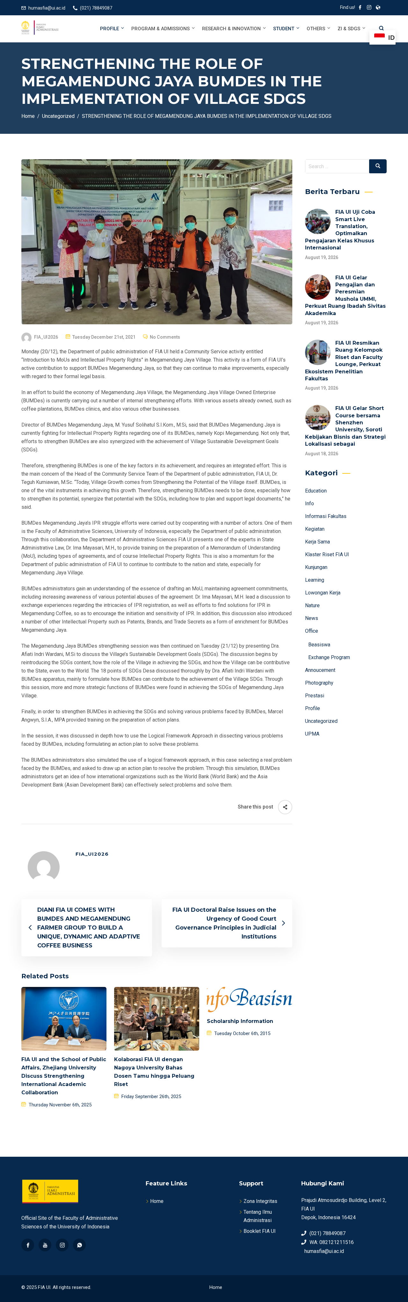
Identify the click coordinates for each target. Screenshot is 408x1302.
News (311, 618)
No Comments (165, 337)
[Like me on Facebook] (360, 8)
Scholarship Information (240, 1021)
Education (316, 491)
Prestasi (314, 696)
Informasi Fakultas (325, 516)
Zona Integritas (260, 1201)
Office (311, 631)
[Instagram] (62, 1245)
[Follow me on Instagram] (369, 8)
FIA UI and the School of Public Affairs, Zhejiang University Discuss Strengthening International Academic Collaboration (63, 1076)
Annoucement (320, 670)
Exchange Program (329, 657)
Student (283, 29)
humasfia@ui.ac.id (46, 8)
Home (157, 1201)
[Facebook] (27, 1245)
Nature (312, 605)
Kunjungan (316, 567)
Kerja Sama (317, 542)
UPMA (312, 734)
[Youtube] (45, 1245)
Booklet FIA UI (260, 1231)
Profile (109, 29)
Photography (319, 683)
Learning (314, 580)
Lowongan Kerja (322, 593)
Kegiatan (314, 529)
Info (309, 503)
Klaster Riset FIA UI (327, 554)
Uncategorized (321, 721)
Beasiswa (319, 645)
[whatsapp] (79, 1245)
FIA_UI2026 (46, 337)
